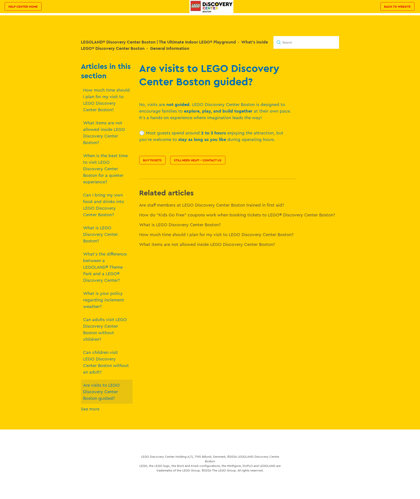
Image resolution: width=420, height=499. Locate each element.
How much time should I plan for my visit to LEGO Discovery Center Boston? (106, 99)
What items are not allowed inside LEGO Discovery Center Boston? (104, 132)
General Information (169, 48)
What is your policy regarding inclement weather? (103, 299)
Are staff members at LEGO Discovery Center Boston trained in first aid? (211, 205)
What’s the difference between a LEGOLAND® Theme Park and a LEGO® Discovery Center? (105, 267)
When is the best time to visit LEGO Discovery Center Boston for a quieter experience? (105, 168)
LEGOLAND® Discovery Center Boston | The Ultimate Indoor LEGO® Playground (158, 42)
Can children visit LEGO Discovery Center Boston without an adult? (106, 362)
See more (90, 409)
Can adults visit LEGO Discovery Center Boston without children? (105, 329)
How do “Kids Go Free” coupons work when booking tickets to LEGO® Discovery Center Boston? (237, 214)
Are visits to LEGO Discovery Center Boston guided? (101, 391)
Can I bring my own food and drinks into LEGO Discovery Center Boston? (103, 204)
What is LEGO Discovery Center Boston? (100, 234)
